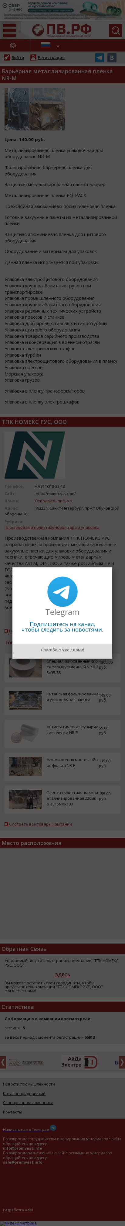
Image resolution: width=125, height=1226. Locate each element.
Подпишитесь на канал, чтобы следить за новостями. (62, 626)
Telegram (62, 611)
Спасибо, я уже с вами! (62, 650)
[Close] (112, 567)
